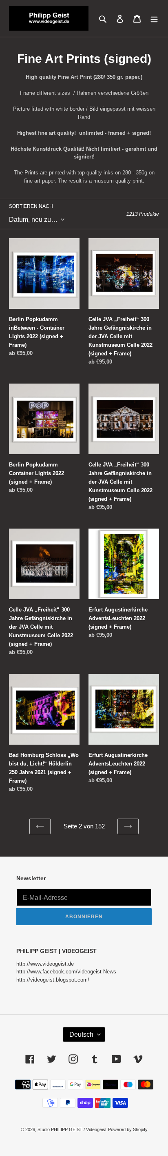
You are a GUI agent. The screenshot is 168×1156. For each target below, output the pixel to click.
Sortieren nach (31, 206)
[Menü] (154, 18)
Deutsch (81, 1034)
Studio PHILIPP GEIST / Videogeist (72, 1129)
